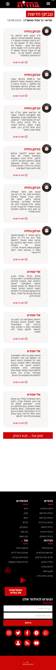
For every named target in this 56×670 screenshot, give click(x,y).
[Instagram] (8, 632)
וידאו (26, 508)
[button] (48, 4)
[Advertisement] (28, 468)
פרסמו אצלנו (47, 566)
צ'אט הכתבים (47, 508)
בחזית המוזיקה (46, 536)
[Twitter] (18, 632)
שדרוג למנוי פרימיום (44, 557)
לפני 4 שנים (19, 62)
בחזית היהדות (46, 531)
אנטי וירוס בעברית (20, 557)
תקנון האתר (48, 571)
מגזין (26, 513)
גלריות (25, 522)
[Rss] (27, 642)
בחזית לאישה (47, 527)
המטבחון (24, 527)
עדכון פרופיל (47, 548)
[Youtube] (36, 642)
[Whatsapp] (45, 632)
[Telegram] (36, 632)
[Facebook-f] (27, 632)
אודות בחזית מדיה (45, 575)
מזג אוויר (24, 531)
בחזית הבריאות (46, 517)
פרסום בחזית (22, 548)
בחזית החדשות (46, 513)
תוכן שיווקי (23, 536)
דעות (26, 517)
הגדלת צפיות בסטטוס (18, 562)
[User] (18, 642)
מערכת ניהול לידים (19, 552)
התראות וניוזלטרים (44, 552)
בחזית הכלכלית (46, 522)
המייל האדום (47, 562)
